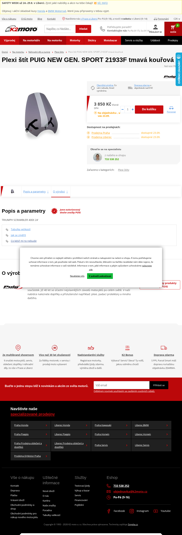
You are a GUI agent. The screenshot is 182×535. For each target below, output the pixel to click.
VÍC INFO (102, 3)
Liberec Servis (142, 445)
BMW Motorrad (57, 11)
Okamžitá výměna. (105, 85)
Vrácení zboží (17, 500)
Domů (5, 51)
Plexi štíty (59, 51)
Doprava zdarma (142, 85)
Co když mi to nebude (24, 241)
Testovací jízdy (82, 485)
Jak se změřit (18, 235)
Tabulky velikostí (51, 515)
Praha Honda (21, 425)
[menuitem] (9, 40)
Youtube (165, 511)
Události (155, 40)
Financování (81, 500)
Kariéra (46, 500)
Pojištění (79, 505)
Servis (78, 495)
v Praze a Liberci (89, 18)
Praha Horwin (102, 434)
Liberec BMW (142, 425)
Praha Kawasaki (103, 425)
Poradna (47, 510)
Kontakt (51, 18)
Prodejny (173, 40)
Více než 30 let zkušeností (54, 355)
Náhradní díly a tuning (39, 51)
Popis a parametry (34, 191)
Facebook (119, 511)
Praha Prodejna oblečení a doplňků (28, 445)
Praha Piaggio (21, 434)
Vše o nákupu (9, 18)
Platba (13, 495)
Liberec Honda (62, 425)
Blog (40, 18)
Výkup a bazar (82, 490)
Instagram (142, 511)
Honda (41, 11)
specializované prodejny (32, 414)
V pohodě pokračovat (100, 275)
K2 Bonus (127, 355)
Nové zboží (48, 491)
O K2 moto (27, 18)
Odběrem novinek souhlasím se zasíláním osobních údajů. (124, 391)
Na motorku (18, 51)
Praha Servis (101, 445)
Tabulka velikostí (21, 229)
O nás (46, 495)
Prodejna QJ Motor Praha (27, 456)
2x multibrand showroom (18, 355)
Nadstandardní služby (90, 355)
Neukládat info (77, 275)
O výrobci (59, 191)
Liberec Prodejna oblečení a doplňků (69, 445)
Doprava (15, 490)
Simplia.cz (133, 524)
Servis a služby (134, 40)
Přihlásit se (159, 385)
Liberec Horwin (143, 434)
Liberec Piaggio (62, 434)
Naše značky (49, 505)
